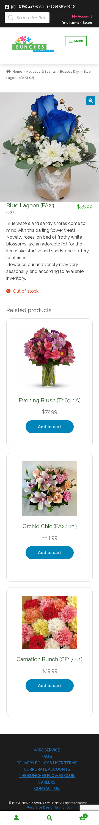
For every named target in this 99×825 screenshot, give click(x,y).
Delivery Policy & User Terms (46, 763)
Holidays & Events (41, 71)
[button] (90, 100)
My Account (82, 16)
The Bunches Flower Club (47, 775)
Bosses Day (69, 71)
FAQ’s (47, 756)
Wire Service (47, 750)
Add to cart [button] (49, 426)
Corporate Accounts (47, 769)
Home (17, 71)
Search (49, 818)
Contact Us (47, 788)
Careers (46, 782)
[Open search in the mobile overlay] (49, 11)
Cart (76, 814)
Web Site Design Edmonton (49, 807)
